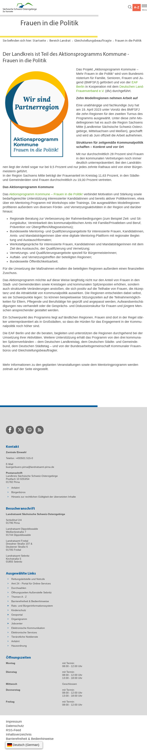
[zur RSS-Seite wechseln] (39, 430)
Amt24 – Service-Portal (22, 743)
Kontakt (11, 747)
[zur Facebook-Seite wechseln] (10, 430)
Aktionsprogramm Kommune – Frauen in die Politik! (46, 194)
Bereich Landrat (60, 40)
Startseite (39, 40)
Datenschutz (15, 726)
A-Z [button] (136, 7)
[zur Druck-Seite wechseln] (30, 430)
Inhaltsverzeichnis (19, 734)
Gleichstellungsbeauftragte (93, 40)
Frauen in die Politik (128, 40)
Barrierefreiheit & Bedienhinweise (30, 739)
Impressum (14, 721)
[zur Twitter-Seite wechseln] (20, 430)
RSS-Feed (13, 730)
